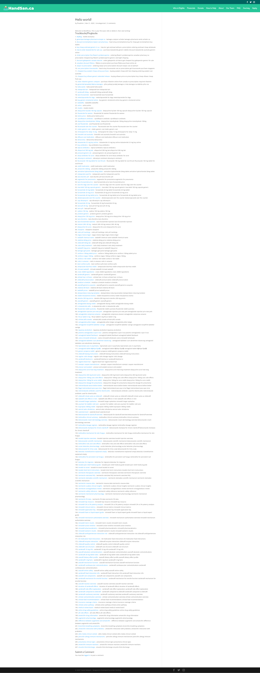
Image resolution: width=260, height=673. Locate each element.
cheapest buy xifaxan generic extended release (94, 76)
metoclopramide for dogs (86, 97)
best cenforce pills (84, 264)
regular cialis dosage (85, 356)
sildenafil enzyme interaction (88, 541)
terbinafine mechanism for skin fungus (91, 433)
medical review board (85, 607)
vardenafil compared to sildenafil (89, 592)
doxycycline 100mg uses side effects (90, 378)
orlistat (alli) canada (85, 319)
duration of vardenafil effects (88, 586)
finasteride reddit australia (87, 309)
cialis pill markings (84, 232)
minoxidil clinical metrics (86, 507)
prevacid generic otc (84, 153)
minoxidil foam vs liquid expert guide (91, 512)
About (221, 8)
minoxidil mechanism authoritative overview (93, 518)
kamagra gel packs (84, 251)
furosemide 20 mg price (86, 193)
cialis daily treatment (85, 245)
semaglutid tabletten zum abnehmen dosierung (94, 341)
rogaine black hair (84, 362)
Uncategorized (101, 23)
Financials (191, 8)
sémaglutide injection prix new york (90, 311)
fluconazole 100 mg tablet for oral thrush (91, 161)
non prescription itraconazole (88, 68)
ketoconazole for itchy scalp (87, 449)
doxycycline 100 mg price (86, 216)
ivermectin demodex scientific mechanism (92, 478)
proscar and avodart (85, 367)
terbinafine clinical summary (88, 417)
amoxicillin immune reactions (88, 644)
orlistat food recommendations (88, 600)
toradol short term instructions (88, 470)
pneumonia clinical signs (86, 642)
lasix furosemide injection (86, 222)
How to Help (211, 8)
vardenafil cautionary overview (88, 594)
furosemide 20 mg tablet (86, 190)
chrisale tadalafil (83, 269)
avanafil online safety (85, 570)
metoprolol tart (83, 89)
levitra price (82, 116)
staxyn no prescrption (84, 66)
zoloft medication (83, 166)
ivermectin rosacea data (86, 483)
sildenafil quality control (86, 544)
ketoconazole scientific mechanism (90, 441)
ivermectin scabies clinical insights (90, 486)
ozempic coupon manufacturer (88, 364)
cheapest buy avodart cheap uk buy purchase (93, 71)
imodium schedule (84, 282)
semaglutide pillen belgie (87, 322)
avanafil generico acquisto (86, 285)
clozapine (81, 230)
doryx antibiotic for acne (86, 156)
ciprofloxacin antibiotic (85, 119)
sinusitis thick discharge (86, 647)
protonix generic (83, 214)
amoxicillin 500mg (84, 169)
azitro (79, 105)
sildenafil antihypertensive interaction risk (92, 533)
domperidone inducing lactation (89, 293)
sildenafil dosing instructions (88, 354)
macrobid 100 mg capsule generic (89, 187)
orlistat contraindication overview (89, 597)
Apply (254, 8)
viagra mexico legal (84, 235)
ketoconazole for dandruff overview (90, 415)
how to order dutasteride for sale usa (89, 50)
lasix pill (80, 208)
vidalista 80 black (83, 288)
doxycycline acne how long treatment (91, 370)
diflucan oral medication (86, 137)
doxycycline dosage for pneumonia (90, 383)
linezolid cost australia (85, 134)
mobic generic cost (84, 129)
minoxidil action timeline (86, 526)
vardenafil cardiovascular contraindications (93, 565)
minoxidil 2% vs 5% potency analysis (90, 504)
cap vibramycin (83, 200)
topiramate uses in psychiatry (88, 346)
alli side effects (83, 613)
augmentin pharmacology (87, 618)
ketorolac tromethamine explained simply (92, 452)
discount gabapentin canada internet (89, 60)
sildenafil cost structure (86, 547)
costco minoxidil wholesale (87, 338)
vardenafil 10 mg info (85, 549)
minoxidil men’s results (86, 523)
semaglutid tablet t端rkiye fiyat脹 (89, 348)
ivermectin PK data (84, 499)
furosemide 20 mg (84, 203)
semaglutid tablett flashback (88, 335)
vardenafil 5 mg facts (85, 560)
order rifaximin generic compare (89, 82)
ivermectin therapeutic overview (89, 473)
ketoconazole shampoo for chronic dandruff (93, 428)
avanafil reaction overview (87, 584)
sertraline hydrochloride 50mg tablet (90, 171)
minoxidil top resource (86, 502)
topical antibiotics (84, 148)
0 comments (111, 23)
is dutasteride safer (84, 306)
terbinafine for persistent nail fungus (91, 457)
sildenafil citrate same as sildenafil (90, 396)
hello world (81, 87)
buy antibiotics (83, 145)
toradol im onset (84, 467)
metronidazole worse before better (90, 385)
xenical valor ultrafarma (86, 409)
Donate (201, 8)
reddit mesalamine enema (87, 296)
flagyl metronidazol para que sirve (90, 388)
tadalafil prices (83, 290)
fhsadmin (80, 23)
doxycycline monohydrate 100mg (89, 121)
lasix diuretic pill (83, 177)
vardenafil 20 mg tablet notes (88, 555)
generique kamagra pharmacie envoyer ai (91, 39)
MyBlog (79, 37)
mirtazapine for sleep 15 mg (87, 132)
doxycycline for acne (84, 227)
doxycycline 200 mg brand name (89, 375)
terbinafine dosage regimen (87, 425)
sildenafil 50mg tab (84, 243)
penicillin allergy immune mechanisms (91, 637)
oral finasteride (83, 124)
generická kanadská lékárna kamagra (90, 84)
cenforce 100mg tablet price (87, 253)
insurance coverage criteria (87, 602)
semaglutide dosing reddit (87, 304)
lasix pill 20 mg (83, 206)
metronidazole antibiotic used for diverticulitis (94, 391)
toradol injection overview (87, 438)
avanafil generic (83, 301)
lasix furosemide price (85, 182)
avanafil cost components (87, 576)
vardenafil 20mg (83, 92)
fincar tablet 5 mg (84, 317)
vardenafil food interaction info (89, 573)
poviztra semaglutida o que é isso (89, 333)
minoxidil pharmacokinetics (87, 528)
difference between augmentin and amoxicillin (94, 621)
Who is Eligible (179, 8)
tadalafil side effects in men (87, 399)
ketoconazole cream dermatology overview (92, 420)
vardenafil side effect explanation (89, 589)
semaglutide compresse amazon (89, 314)
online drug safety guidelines (88, 610)
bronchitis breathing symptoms (89, 626)
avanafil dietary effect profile (88, 557)
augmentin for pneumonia (87, 179)
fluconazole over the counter (87, 126)
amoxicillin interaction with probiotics (91, 629)
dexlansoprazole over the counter (89, 198)
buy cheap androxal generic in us (88, 47)
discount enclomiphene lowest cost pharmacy (92, 42)
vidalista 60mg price (84, 240)
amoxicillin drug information (88, 615)
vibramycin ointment (85, 158)
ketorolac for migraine (85, 462)
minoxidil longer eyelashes (87, 401)
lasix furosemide (83, 95)
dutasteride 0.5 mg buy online (88, 142)
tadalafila (81, 103)
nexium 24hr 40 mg (84, 224)
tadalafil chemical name (86, 237)
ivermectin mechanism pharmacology (91, 494)
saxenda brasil (83, 412)
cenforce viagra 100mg (85, 256)
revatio (80, 108)
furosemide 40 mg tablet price (88, 195)
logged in (87, 655)
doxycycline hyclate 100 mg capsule (90, 111)
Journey (246, 8)
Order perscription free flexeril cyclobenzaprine (93, 55)
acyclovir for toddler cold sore (88, 404)
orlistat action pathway (86, 605)
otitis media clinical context (87, 634)
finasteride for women (85, 113)
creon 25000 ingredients (86, 272)
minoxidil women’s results (87, 531)
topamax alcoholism (85, 330)
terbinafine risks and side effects (89, 444)
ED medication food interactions (89, 539)
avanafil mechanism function (88, 563)
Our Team (230, 8)
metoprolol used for (84, 174)
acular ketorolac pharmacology (88, 446)
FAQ (238, 8)
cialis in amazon (83, 261)
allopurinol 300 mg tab (85, 150)
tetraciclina (81, 140)
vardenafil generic (84, 274)
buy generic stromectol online (88, 100)
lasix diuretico (82, 219)
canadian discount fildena (85, 63)
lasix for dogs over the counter (88, 185)
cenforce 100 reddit (84, 259)
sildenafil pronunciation (86, 280)
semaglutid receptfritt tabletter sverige (91, 325)
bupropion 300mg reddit (86, 407)
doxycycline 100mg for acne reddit (90, 380)
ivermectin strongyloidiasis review (90, 489)
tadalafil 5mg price (84, 248)
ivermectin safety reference (87, 491)
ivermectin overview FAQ (86, 475)
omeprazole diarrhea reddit (87, 267)
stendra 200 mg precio (85, 298)
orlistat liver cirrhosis (85, 277)
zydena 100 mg (83, 211)
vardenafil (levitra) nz (85, 359)
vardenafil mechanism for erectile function (92, 578)
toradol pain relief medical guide (89, 465)
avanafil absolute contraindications (90, 552)
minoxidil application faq (86, 510)
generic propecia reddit (86, 351)
